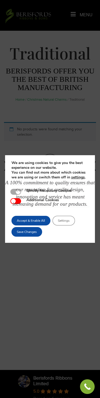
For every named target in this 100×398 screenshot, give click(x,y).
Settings (64, 220)
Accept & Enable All (31, 220)
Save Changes (27, 232)
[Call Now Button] (87, 386)
